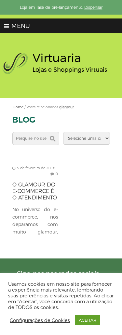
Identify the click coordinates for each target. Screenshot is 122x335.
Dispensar (93, 7)
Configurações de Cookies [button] (40, 320)
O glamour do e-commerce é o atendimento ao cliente (34, 194)
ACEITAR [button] (87, 320)
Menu (20, 26)
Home (18, 107)
